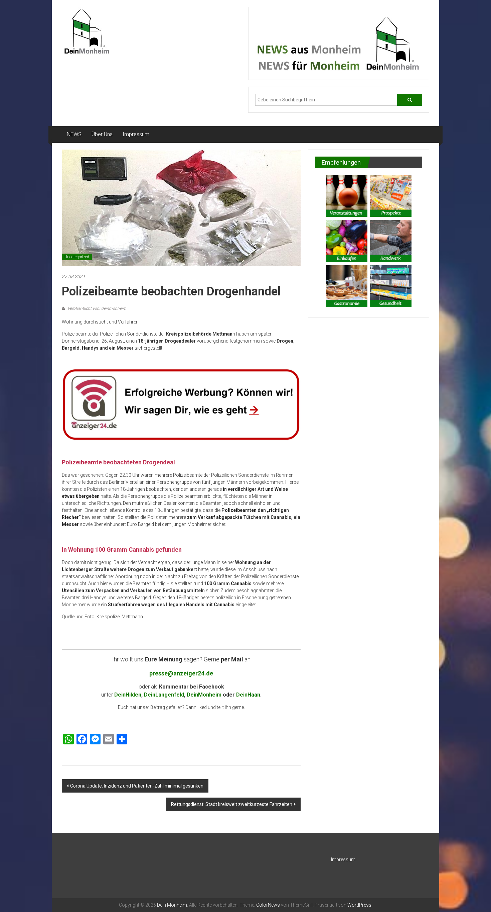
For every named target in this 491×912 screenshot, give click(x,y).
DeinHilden (127, 695)
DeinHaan (248, 695)
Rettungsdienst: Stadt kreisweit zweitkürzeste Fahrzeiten (231, 804)
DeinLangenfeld (164, 695)
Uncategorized (76, 257)
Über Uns (102, 134)
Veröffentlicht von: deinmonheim (96, 308)
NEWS (74, 134)
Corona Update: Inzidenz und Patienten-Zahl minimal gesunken (136, 786)
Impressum (136, 134)
